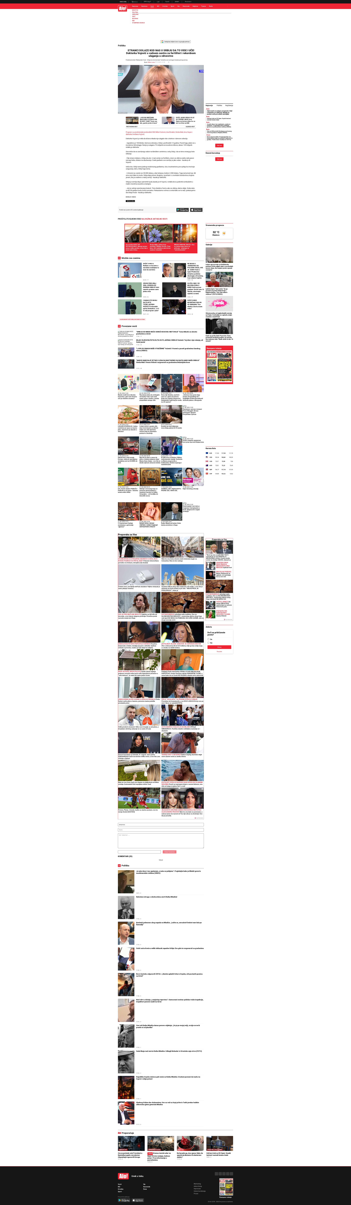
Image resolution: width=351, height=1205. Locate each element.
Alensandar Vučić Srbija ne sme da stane (132, 319)
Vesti (152, 6)
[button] (172, 62)
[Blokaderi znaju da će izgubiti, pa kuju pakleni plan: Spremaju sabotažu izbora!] (219, 366)
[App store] (196, 210)
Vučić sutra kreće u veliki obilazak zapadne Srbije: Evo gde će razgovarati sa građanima (170, 948)
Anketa (209, 627)
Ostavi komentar (169, 852)
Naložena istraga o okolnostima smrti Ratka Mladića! (156, 897)
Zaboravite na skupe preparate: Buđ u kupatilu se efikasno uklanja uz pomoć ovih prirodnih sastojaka (219, 112)
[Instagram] (220, 1173)
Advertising (198, 1186)
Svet (133, 16)
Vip (178, 6)
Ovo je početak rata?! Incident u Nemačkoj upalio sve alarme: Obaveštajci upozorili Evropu (130, 1155)
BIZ (158, 6)
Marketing (197, 1184)
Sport (172, 6)
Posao (196, 1193)
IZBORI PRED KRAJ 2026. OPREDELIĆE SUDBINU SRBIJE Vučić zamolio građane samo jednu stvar (151, 287)
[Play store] (182, 210)
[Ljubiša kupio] (219, 279)
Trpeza (203, 6)
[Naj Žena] (158, 1)
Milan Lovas (151, 62)
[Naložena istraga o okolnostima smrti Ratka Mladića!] (126, 907)
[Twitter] (231, 1173)
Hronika (165, 6)
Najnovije (135, 6)
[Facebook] (216, 1173)
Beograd (135, 18)
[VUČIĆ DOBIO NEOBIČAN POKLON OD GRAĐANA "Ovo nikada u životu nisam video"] (174, 307)
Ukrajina (135, 14)
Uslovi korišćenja (200, 1191)
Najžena (195, 6)
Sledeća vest (190, 126)
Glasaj (219, 647)
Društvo (135, 10)
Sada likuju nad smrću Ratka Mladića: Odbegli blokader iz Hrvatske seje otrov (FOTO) (169, 1051)
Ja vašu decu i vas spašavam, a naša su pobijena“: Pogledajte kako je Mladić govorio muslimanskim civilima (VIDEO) (219, 125)
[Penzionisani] (188, 2)
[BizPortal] (134, 2)
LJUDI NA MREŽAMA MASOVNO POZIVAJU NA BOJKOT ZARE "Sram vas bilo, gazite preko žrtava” (148, 120)
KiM (133, 20)
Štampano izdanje (138, 23)
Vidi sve (219, 145)
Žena (145, 1189)
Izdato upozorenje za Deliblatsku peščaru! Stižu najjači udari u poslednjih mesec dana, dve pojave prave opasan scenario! (219, 267)
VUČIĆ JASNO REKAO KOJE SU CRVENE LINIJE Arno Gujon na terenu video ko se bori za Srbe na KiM (185, 120)
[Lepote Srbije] (147, 2)
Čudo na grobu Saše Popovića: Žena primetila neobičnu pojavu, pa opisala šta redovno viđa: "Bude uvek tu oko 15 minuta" (219, 338)
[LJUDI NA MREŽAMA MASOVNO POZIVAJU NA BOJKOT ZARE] (132, 120)
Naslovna (144, 6)
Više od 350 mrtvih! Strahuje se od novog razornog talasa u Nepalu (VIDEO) (219, 131)
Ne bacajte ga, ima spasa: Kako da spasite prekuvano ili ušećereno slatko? (190, 1155)
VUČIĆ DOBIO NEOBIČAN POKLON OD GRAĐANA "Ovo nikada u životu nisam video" (194, 304)
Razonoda (186, 6)
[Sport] (177, 2)
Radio (211, 6)
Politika (135, 12)
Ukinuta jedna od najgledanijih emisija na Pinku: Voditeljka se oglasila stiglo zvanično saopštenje (219, 315)
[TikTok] (224, 1173)
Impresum (197, 1189)
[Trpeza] (167, 2)
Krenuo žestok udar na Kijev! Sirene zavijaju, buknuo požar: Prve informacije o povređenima (159, 1156)
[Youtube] (227, 1173)
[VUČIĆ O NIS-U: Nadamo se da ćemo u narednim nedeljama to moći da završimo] (130, 270)
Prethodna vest (132, 126)
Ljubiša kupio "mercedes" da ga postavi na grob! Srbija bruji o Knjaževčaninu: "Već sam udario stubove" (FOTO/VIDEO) (217, 291)
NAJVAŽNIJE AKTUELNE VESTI (154, 219)
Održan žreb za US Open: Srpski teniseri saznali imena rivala (219, 119)
